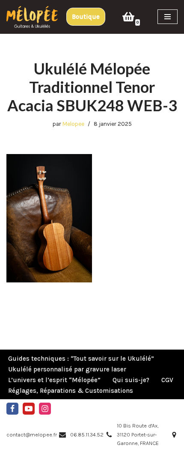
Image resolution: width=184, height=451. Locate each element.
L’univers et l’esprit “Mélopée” (54, 380)
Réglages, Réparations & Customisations (70, 391)
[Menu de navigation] (167, 16)
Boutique (86, 17)
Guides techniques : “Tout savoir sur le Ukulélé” (81, 358)
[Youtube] (29, 409)
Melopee (73, 124)
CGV (167, 380)
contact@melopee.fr (31, 434)
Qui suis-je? (131, 380)
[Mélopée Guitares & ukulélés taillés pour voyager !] (32, 17)
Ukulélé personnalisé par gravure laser (67, 369)
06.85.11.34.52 (87, 434)
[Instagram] (45, 409)
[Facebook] (12, 409)
